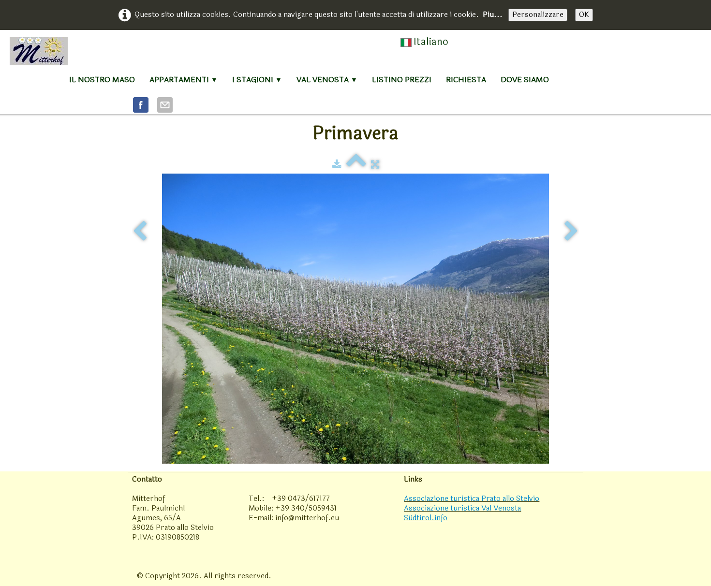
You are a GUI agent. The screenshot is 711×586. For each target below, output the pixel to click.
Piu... (493, 14)
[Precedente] (140, 231)
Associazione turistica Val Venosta (462, 508)
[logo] (39, 51)
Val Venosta (326, 79)
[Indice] (356, 164)
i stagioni (257, 79)
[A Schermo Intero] (375, 164)
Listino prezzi (401, 79)
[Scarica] (336, 164)
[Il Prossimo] (571, 231)
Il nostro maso (102, 79)
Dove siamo (525, 79)
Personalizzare (537, 14)
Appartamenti (183, 79)
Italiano (432, 41)
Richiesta (466, 79)
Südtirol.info (425, 518)
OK (584, 14)
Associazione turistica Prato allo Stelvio (471, 498)
